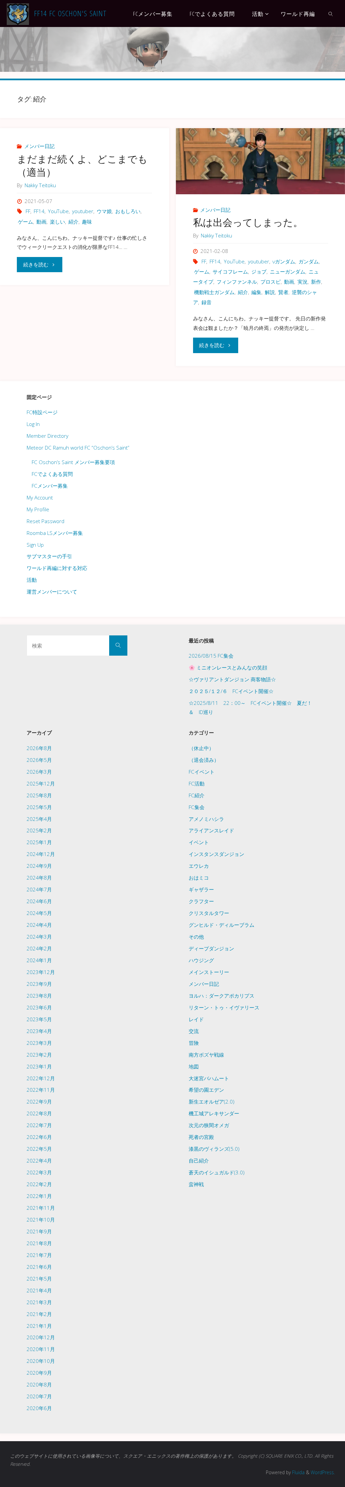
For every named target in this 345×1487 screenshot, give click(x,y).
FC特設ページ (42, 412)
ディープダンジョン (211, 948)
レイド (196, 1019)
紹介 (73, 221)
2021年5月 (39, 1278)
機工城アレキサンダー (214, 1113)
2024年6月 (39, 901)
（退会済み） (204, 759)
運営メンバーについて (52, 591)
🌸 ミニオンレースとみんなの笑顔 (228, 667)
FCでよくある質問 (52, 473)
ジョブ (258, 271)
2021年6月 (39, 1266)
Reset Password (45, 521)
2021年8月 (39, 1243)
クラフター (201, 901)
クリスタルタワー (209, 913)
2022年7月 (39, 1125)
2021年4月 (39, 1290)
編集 (256, 292)
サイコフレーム (230, 271)
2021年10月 (41, 1219)
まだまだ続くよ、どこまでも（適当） (82, 165)
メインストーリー (209, 972)
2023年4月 (39, 1031)
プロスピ (270, 281)
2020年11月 (41, 1349)
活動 (32, 579)
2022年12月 (41, 1078)
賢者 (283, 292)
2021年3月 (39, 1302)
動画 (41, 221)
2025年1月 (39, 842)
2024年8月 (39, 877)
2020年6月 (39, 1408)
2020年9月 (39, 1372)
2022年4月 (39, 1160)
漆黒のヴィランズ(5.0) (214, 1148)
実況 (302, 281)
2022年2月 (39, 1184)
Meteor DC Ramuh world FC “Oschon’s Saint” (78, 447)
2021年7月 (39, 1255)
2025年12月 (41, 783)
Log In (33, 424)
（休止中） (201, 748)
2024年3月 (39, 936)
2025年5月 (39, 807)
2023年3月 (39, 1042)
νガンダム (284, 261)
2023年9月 (39, 983)
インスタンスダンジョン (216, 854)
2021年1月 (39, 1325)
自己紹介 (199, 1160)
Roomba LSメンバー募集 (55, 533)
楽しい (57, 221)
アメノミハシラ (206, 819)
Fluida (298, 1472)
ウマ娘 (104, 211)
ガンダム (309, 261)
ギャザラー (201, 889)
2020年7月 (39, 1396)
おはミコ (199, 877)
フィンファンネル (237, 281)
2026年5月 (39, 759)
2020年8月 (39, 1384)
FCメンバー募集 (50, 485)
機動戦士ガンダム (214, 292)
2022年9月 (39, 1101)
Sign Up (35, 544)
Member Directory (47, 435)
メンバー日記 (39, 146)
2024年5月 (39, 913)
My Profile (38, 509)
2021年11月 (41, 1207)
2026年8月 (39, 748)
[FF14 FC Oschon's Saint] (18, 13)
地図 (194, 1066)
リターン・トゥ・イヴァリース (224, 1007)
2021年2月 (39, 1314)
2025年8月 (39, 795)
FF (28, 211)
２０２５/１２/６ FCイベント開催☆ (231, 691)
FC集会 (197, 807)
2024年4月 (39, 924)
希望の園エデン (206, 1089)
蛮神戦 (196, 1184)
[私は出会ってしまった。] (260, 161)
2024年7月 (39, 889)
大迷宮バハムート (209, 1078)
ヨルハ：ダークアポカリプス (221, 995)
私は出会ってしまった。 (248, 222)
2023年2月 (39, 1054)
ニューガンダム (287, 271)
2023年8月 (39, 995)
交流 (194, 1031)
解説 (270, 292)
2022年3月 (39, 1172)
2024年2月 (39, 948)
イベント (199, 842)
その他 (196, 936)
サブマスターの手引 (49, 556)
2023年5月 (39, 1019)
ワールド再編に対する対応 (57, 568)
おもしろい (127, 211)
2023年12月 (41, 972)
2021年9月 (39, 1231)
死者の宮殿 (201, 1137)
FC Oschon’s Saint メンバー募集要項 (73, 462)
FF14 (39, 211)
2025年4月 (39, 819)
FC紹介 (197, 795)
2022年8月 (39, 1113)
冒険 (194, 1042)
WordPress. (323, 1472)
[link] (331, 13)
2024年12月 (41, 854)
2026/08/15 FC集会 (211, 655)
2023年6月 (39, 1007)
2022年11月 (41, 1089)
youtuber (82, 211)
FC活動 (197, 783)
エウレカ (199, 865)
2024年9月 (39, 865)
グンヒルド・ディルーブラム (221, 924)
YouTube (58, 211)
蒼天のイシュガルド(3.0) (217, 1172)
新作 (316, 281)
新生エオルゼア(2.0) (211, 1101)
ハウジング (201, 960)
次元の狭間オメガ (209, 1125)
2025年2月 (39, 830)
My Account (40, 497)
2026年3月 (39, 771)
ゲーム (25, 221)
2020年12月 (41, 1337)
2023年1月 (39, 1066)
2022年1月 (39, 1196)
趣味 (87, 221)
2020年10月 (41, 1360)
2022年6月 (39, 1137)
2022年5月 (39, 1148)
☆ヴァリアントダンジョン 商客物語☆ (232, 679)
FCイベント (202, 771)
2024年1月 (39, 960)
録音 (206, 302)
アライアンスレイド (211, 830)
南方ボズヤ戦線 (206, 1054)
